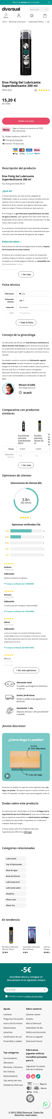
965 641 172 (26, 136)
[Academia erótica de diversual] (38, 1076)
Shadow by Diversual (13, 1085)
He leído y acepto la (25, 996)
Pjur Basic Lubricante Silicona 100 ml (10, 948)
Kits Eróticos (9, 1071)
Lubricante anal (13, 882)
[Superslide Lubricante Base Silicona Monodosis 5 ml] (32, 935)
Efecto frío (10, 905)
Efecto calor (11, 899)
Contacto (7, 1014)
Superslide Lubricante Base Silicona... (31, 948)
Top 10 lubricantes (14, 864)
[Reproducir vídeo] (7, 776)
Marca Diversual (33, 1023)
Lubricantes (11, 858)
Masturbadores (10, 1076)
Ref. (3, 104)
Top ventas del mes (12, 1080)
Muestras (10, 893)
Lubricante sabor (13, 888)
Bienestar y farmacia (13, 1067)
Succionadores (10, 1058)
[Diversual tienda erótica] (20, 8)
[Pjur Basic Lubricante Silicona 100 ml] (11, 935)
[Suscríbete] (44, 990)
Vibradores (8, 1062)
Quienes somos (33, 1014)
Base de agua (11, 870)
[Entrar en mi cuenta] (19, 16)
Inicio (4, 21)
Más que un (26, 2)
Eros (23, 294)
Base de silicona (13, 876)
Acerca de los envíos (12, 1023)
